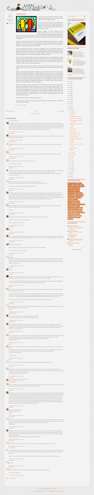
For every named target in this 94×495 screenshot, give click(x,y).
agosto (71, 156)
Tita (9, 274)
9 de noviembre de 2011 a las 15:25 (16, 253)
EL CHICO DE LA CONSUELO (74, 243)
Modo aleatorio (75, 186)
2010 (70, 172)
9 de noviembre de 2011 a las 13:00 (16, 156)
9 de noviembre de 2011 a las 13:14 (16, 188)
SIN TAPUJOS (72, 146)
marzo (71, 166)
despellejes (76, 193)
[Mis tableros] (88, 6)
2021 (70, 89)
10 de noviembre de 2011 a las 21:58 (16, 458)
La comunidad (77, 191)
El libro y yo (70, 184)
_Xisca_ (10, 377)
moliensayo (78, 201)
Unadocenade (77, 189)
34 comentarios (11, 23)
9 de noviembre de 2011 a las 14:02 (16, 225)
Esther (10, 407)
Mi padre (80, 193)
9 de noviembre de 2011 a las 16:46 (16, 272)
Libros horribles (77, 207)
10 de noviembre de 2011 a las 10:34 (16, 426)
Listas (81, 207)
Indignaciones (70, 186)
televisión (78, 217)
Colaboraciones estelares (72, 204)
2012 (70, 107)
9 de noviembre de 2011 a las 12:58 (16, 148)
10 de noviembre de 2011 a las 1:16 (16, 405)
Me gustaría (70, 199)
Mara (10, 190)
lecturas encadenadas (79, 210)
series (75, 217)
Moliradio (80, 209)
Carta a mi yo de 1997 (77, 51)
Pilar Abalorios (12, 382)
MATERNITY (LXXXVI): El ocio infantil (76, 144)
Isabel (10, 366)
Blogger (80, 249)
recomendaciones (81, 186)
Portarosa (11, 150)
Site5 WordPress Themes (37, 491)
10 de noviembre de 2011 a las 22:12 (16, 465)
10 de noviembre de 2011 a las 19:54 (16, 446)
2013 (70, 105)
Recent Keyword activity (71, 201)
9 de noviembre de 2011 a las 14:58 (16, 232)
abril (71, 164)
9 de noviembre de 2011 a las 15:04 (16, 240)
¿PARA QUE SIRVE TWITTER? (75, 133)
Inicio (36, 111)
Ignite (75, 214)
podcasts (69, 188)
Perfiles (82, 184)
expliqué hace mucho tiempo (55, 32)
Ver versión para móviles (35, 113)
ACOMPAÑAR (21, 14)
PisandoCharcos (75, 199)
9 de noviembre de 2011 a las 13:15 (16, 201)
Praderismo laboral (77, 202)
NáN (9, 286)
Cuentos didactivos (71, 207)
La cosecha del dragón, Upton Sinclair (75, 232)
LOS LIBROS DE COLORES (74, 136)
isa (9, 332)
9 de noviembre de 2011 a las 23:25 (16, 388)
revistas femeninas (71, 217)
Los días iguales (70, 202)
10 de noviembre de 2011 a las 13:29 (16, 439)
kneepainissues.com (60, 491)
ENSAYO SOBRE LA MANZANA (75, 116)
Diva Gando (11, 158)
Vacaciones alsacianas (71, 210)
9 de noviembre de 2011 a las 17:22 (16, 302)
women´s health (70, 219)
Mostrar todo (83, 246)
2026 (70, 81)
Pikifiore (10, 440)
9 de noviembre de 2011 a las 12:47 (16, 140)
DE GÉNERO (72, 114)
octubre (71, 152)
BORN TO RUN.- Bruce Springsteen (76, 118)
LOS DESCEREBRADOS (77, 59)
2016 (70, 99)
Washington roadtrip (71, 193)
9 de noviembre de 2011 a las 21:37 (16, 358)
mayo (71, 162)
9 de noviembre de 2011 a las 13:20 (16, 212)
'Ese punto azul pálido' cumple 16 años (75, 240)
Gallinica (10, 133)
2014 (70, 103)
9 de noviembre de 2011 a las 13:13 (16, 177)
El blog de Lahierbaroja (73, 231)
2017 (70, 97)
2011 (70, 109)
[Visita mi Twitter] (73, 6)
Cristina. (10, 233)
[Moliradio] (84, 6)
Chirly (10, 267)
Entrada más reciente (9, 111)
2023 (70, 85)
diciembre (72, 111)
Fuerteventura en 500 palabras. (80, 212)
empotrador (79, 215)
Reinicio (70, 244)
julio (71, 158)
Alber (10, 390)
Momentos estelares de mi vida (72, 183)
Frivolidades (74, 184)
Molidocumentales (74, 188)
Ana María (11, 214)
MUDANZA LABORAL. (73, 148)
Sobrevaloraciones (75, 209)
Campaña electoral (78, 197)
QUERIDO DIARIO (73, 131)
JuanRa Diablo (11, 313)
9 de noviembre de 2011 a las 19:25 (16, 320)
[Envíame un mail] (80, 6)
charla (76, 215)
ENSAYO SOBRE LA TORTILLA (75, 135)
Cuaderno (78, 206)
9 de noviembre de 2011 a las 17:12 (16, 285)
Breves (73, 212)
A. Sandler (11, 242)
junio (71, 160)
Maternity (78, 184)
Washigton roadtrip (71, 215)
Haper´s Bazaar (70, 214)
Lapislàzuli (11, 321)
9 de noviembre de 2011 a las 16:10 (16, 265)
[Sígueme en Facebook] (77, 6)
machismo (69, 212)
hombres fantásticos (71, 194)
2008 (70, 176)
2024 (70, 83)
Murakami (78, 214)
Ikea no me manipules (77, 68)
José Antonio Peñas (13, 120)
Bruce (79, 188)
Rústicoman (69, 206)
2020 (70, 91)
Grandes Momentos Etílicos (79, 194)
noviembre (72, 112)
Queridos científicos (71, 197)
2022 (70, 87)
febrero (71, 168)
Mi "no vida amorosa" (79, 196)
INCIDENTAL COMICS (73, 235)
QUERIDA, (71, 127)
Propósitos (74, 206)
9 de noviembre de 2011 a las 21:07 (16, 331)
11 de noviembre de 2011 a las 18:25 (16, 475)
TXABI (10, 168)
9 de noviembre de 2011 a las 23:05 (16, 380)
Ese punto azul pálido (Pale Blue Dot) (76, 239)
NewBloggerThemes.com (53, 491)
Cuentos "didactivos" (71, 191)
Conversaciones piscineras (81, 204)
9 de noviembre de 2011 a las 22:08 (16, 365)
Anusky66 (11, 203)
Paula (10, 428)
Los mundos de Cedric (71, 196)
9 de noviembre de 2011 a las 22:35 (16, 376)
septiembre (72, 154)
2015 (70, 101)
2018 (70, 95)
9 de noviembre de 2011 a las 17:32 (16, 312)
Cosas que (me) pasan (46, 488)
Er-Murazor (11, 447)
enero (71, 170)
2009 (70, 174)
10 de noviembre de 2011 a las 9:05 (16, 415)
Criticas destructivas (71, 189)
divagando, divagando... (73, 225)
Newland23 (11, 141)
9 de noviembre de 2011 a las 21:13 (16, 342)
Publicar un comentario (10, 478)
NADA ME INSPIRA (73, 129)
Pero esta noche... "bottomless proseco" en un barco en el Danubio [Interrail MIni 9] (76, 227)
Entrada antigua (61, 111)
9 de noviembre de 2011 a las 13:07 (16, 166)
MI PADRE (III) (72, 150)
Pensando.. (10, 21)
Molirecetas (69, 209)
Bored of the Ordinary (72, 236)
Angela (10, 226)
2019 (70, 93)
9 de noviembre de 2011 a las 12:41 (16, 131)
